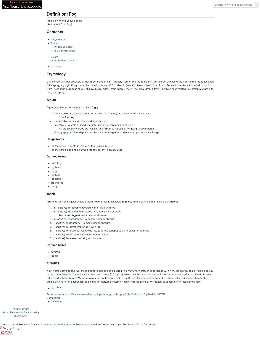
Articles (51, 4)
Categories (53, 297)
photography (61, 132)
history (59, 287)
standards (181, 270)
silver (75, 132)
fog (53, 288)
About (63, 4)
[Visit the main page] (22, 4)
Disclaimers (20, 315)
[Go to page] (257, 5)
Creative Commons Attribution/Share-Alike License (60, 324)
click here (60, 281)
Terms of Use (135, 324)
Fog (69, 24)
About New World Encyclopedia (20, 312)
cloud (81, 113)
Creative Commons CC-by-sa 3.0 (80, 274)
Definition (56, 301)
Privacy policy (21, 308)
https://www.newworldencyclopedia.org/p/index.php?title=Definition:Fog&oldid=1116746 (115, 294)
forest (104, 230)
